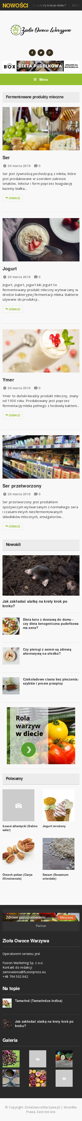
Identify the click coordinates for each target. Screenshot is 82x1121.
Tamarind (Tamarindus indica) (39, 1000)
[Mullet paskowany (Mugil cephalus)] (67, 1078)
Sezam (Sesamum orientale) (56, 876)
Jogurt (10, 268)
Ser (6, 157)
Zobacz (14, 198)
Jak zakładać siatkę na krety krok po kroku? (34, 5)
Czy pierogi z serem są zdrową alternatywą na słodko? (47, 651)
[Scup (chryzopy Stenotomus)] (41, 1058)
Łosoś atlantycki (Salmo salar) (20, 828)
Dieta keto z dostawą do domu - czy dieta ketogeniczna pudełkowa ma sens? (51, 623)
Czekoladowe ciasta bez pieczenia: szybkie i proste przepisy (51, 681)
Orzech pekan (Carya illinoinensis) (18, 876)
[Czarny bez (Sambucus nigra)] (14, 1058)
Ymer (8, 379)
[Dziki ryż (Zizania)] (14, 1078)
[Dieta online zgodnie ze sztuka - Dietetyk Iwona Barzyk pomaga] (41, 735)
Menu (43, 79)
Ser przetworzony (22, 485)
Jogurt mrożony (54, 826)
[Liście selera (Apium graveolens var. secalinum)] (67, 1058)
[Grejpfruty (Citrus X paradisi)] (41, 1078)
